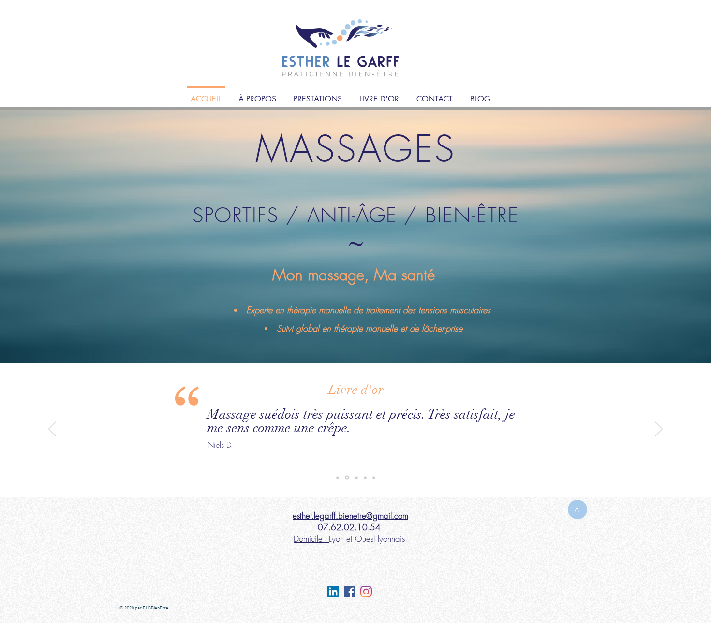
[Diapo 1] (337, 477)
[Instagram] (366, 591)
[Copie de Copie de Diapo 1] (356, 478)
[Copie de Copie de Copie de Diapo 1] (365, 477)
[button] (318, 94)
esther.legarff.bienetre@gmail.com (350, 515)
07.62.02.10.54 (349, 527)
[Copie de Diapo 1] (346, 477)
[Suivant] (659, 429)
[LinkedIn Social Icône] (333, 591)
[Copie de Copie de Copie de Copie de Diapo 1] (373, 477)
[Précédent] (52, 429)
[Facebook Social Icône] (350, 591)
